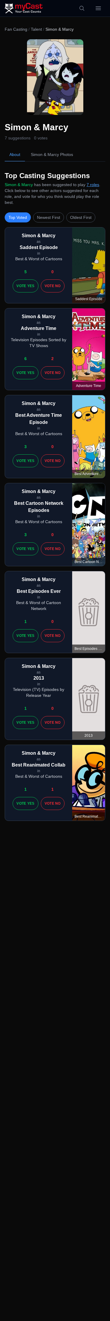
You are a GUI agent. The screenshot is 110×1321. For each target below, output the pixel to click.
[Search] (82, 8)
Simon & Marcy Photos (52, 154)
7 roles (93, 184)
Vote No (53, 286)
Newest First (48, 217)
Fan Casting (16, 29)
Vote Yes (25, 286)
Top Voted (18, 217)
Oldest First (81, 217)
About (14, 154)
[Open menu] (98, 8)
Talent (36, 29)
